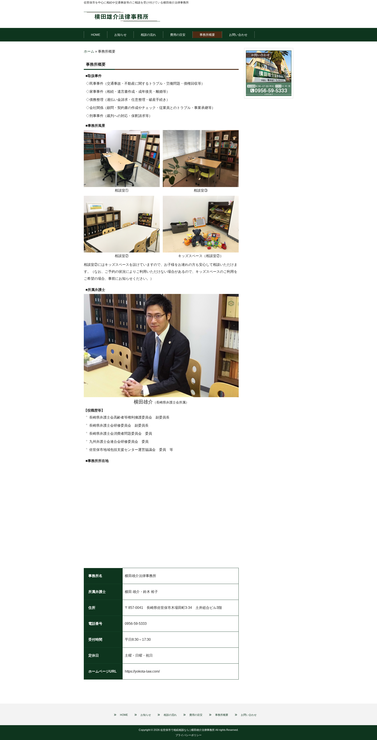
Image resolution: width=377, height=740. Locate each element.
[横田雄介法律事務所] (122, 16)
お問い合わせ (249, 714)
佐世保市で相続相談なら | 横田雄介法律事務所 (187, 729)
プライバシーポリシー (188, 735)
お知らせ (146, 714)
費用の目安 (195, 714)
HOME (124, 714)
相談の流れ (170, 714)
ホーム (89, 51)
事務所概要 (221, 714)
